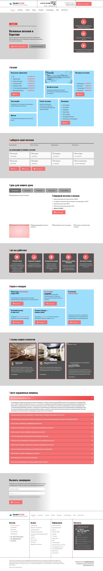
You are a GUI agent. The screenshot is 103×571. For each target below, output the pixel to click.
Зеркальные (16, 79)
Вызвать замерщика (19, 46)
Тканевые (80, 90)
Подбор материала (36, 532)
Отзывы (40, 10)
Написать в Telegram (83, 546)
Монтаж (33, 542)
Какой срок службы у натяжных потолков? (25, 453)
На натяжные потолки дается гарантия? (24, 457)
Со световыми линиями (20, 88)
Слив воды (34, 525)
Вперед (26, 169)
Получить (18, 303)
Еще (16, 94)
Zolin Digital (89, 562)
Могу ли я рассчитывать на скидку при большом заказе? (29, 462)
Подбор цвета (35, 530)
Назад (15, 169)
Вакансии (55, 551)
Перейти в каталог (37, 46)
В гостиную (66, 114)
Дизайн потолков (36, 544)
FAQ (57, 10)
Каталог (20, 10)
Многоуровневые (18, 90)
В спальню (66, 105)
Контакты (64, 10)
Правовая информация (15, 567)
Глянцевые (80, 83)
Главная (12, 10)
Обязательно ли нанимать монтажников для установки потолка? (32, 440)
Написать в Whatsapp (84, 548)
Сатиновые (80, 88)
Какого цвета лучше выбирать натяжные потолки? (28, 432)
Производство (56, 527)
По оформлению (16, 539)
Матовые (80, 86)
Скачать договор (82, 537)
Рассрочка (34, 540)
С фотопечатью (17, 81)
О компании (50, 10)
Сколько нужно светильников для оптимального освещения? (31, 449)
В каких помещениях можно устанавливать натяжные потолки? (32, 428)
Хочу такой (59, 212)
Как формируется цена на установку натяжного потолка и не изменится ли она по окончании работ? (44, 419)
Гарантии (55, 538)
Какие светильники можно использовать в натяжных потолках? (32, 445)
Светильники (56, 525)
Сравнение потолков (58, 545)
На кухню (66, 107)
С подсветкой (17, 83)
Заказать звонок (70, 4)
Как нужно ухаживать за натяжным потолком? (26, 423)
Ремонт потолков (36, 527)
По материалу (15, 525)
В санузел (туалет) (68, 116)
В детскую (66, 112)
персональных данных (15, 498)
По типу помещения (17, 536)
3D (13, 76)
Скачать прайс (84, 4)
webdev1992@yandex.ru (84, 541)
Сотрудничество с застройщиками (58, 547)
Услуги (27, 10)
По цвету (13, 540)
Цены (34, 10)
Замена (33, 538)
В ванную (66, 109)
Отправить (39, 169)
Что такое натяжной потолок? (21, 398)
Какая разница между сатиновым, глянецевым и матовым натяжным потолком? (38, 415)
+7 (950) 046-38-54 (69, 3)
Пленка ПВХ (56, 532)
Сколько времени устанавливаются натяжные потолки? (29, 436)
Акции (54, 534)
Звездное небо (17, 86)
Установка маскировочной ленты (39, 534)
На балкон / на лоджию (70, 119)
